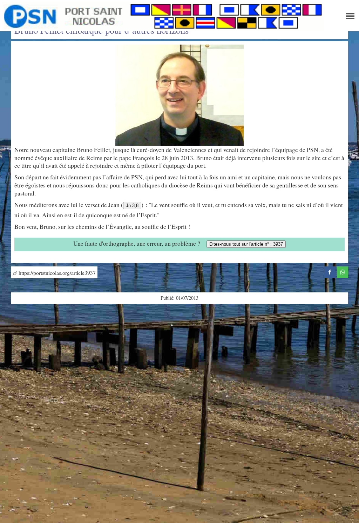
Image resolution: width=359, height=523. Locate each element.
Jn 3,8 (132, 205)
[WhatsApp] (342, 271)
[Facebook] (330, 271)
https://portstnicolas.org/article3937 (56, 272)
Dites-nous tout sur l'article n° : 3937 (246, 244)
